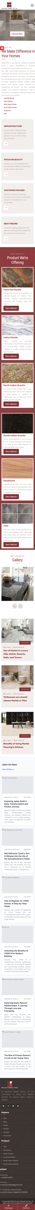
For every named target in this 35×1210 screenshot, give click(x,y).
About (5, 1125)
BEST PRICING (11, 224)
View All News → (8, 769)
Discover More (17, 34)
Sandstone (7, 1136)
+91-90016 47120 (6, 1177)
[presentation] (14, 606)
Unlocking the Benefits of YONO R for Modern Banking (16, 953)
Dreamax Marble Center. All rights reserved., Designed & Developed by (18, 1202)
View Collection (11, 308)
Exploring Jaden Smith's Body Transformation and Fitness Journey (16, 804)
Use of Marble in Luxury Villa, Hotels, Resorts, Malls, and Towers (15, 654)
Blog (5, 1122)
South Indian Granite (10, 1164)
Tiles (5, 1118)
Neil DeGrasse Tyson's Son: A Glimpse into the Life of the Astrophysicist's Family (17, 856)
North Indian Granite (10, 1160)
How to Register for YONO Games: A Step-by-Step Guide (16, 903)
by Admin (8, 647)
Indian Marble (8, 1154)
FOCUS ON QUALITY (13, 159)
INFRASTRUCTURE (13, 126)
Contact (6, 1132)
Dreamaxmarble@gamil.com (11, 1185)
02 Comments (19, 647)
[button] (3, 22)
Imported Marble (9, 1157)
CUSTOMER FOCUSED (14, 190)
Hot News (27, 797)
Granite (6, 1129)
